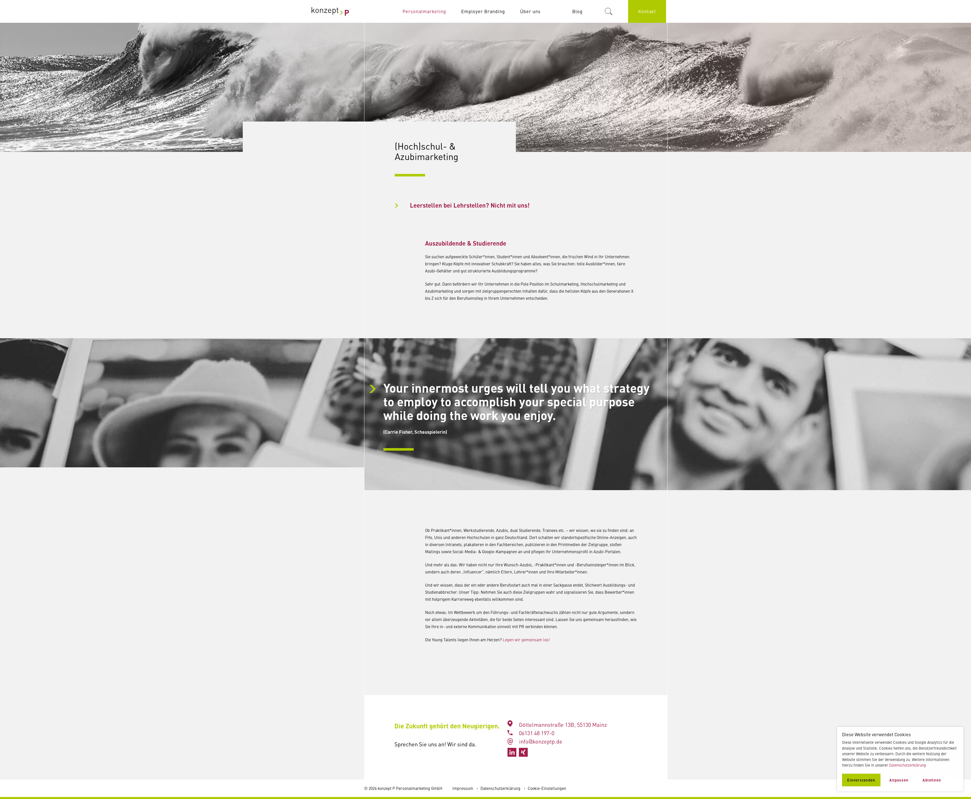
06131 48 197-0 (536, 733)
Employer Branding (483, 11)
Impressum (462, 788)
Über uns (530, 11)
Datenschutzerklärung (500, 788)
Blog (577, 11)
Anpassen (899, 780)
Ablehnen (931, 780)
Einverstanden (861, 780)
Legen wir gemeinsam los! (526, 639)
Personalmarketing (424, 11)
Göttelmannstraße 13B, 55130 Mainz (563, 724)
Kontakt (647, 11)
